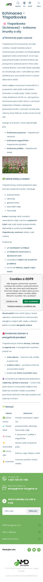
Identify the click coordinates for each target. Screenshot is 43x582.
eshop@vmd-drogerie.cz (22, 488)
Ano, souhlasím (31, 301)
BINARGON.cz (33, 575)
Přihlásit (33, 511)
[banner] (8, 4)
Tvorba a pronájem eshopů (16, 575)
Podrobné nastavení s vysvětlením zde (21, 306)
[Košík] (30, 4)
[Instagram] (39, 550)
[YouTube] (34, 550)
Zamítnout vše (12, 301)
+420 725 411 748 (18, 479)
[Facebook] (29, 550)
